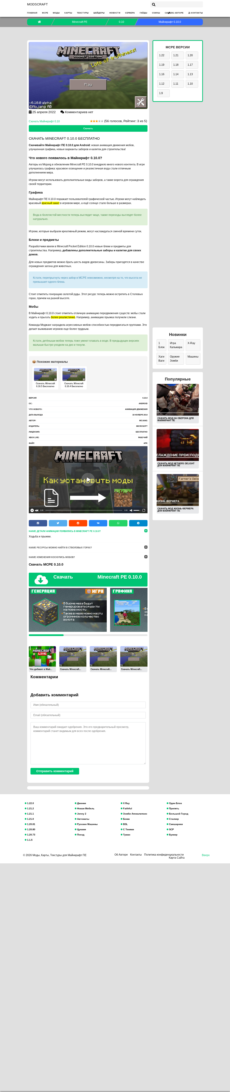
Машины (193, 356)
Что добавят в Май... (41, 669)
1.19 (161, 64)
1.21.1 (30, 813)
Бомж (126, 819)
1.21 (175, 55)
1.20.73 (30, 834)
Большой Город (178, 813)
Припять (173, 808)
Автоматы (82, 819)
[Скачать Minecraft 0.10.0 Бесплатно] (133, 656)
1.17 (190, 64)
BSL (125, 824)
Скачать (88, 128)
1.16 (161, 74)
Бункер (172, 834)
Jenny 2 (81, 813)
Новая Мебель (85, 808)
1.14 (175, 74)
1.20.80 (30, 829)
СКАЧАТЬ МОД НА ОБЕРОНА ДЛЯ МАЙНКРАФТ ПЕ (175, 419)
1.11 (175, 83)
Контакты (197, 13)
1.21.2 (30, 808)
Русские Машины (87, 824)
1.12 (161, 83)
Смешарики (175, 824)
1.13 (190, 74)
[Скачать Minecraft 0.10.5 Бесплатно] (72, 656)
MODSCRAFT (37, 4)
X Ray (126, 803)
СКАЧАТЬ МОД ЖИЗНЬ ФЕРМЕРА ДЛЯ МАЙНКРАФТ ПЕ (175, 509)
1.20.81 (30, 824)
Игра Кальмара (176, 345)
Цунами (81, 829)
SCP (171, 829)
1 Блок (161, 345)
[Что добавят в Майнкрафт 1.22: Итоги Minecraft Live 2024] (42, 656)
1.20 (190, 55)
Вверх (206, 855)
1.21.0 (30, 819)
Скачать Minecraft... (70, 669)
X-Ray (191, 343)
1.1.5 (29, 840)
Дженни (81, 803)
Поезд (80, 834)
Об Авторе (177, 13)
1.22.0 (30, 803)
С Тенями (128, 829)
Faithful (127, 808)
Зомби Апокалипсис (134, 813)
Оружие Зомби (175, 358)
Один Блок (175, 803)
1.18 (175, 64)
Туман (126, 834)
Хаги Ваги (161, 358)
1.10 (190, 83)
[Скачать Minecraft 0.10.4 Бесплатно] (103, 656)
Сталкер (173, 819)
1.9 (161, 93)
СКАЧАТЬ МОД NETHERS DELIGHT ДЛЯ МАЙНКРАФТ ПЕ (175, 464)
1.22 (161, 55)
